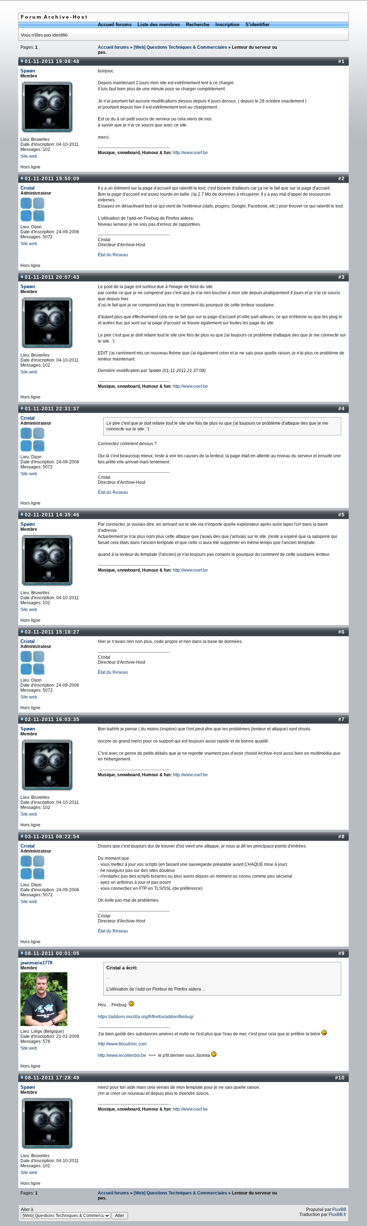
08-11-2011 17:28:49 (52, 1077)
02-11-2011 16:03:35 (52, 719)
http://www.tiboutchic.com (122, 1043)
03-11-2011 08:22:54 (52, 836)
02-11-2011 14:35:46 (52, 514)
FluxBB (339, 1209)
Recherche (197, 24)
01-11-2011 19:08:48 (52, 61)
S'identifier (258, 24)
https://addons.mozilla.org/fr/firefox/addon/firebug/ (146, 1016)
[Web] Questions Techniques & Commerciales (180, 47)
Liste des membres (159, 24)
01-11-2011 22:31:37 (52, 408)
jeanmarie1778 (36, 962)
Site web (28, 156)
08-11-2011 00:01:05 (52, 953)
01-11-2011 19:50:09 (52, 178)
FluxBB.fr (337, 1214)
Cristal (27, 188)
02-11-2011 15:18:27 (52, 632)
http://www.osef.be (190, 152)
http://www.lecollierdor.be (122, 1055)
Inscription (227, 24)
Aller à (27, 1209)
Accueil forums (115, 24)
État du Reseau (113, 254)
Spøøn (27, 70)
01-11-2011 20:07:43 (52, 277)
